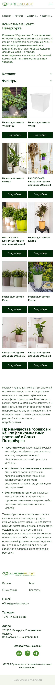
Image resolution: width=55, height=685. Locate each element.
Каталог (7, 583)
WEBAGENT (35, 679)
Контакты (34, 589)
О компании (9, 589)
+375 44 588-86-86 (14, 616)
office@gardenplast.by (15, 603)
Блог (32, 583)
